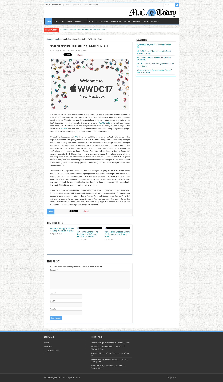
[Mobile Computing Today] (153, 12)
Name (52, 293)
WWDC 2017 (104, 123)
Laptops (127, 21)
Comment (54, 270)
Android (78, 21)
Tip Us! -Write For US (90, 5)
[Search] (177, 5)
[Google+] (171, 377)
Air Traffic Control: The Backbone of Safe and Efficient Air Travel (83, 30)
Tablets (69, 21)
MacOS (64, 129)
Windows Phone (102, 21)
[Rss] (168, 377)
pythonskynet (56, 50)
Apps (91, 21)
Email (52, 301)
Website (53, 309)
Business (136, 21)
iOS (85, 21)
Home (49, 39)
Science (145, 21)
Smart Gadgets (116, 21)
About (68, 5)
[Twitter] (176, 377)
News (49, 21)
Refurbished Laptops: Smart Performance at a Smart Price (117, 234)
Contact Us (77, 5)
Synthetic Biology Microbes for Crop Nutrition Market (62, 229)
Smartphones (59, 21)
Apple (57, 39)
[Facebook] (173, 377)
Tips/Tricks (155, 21)
